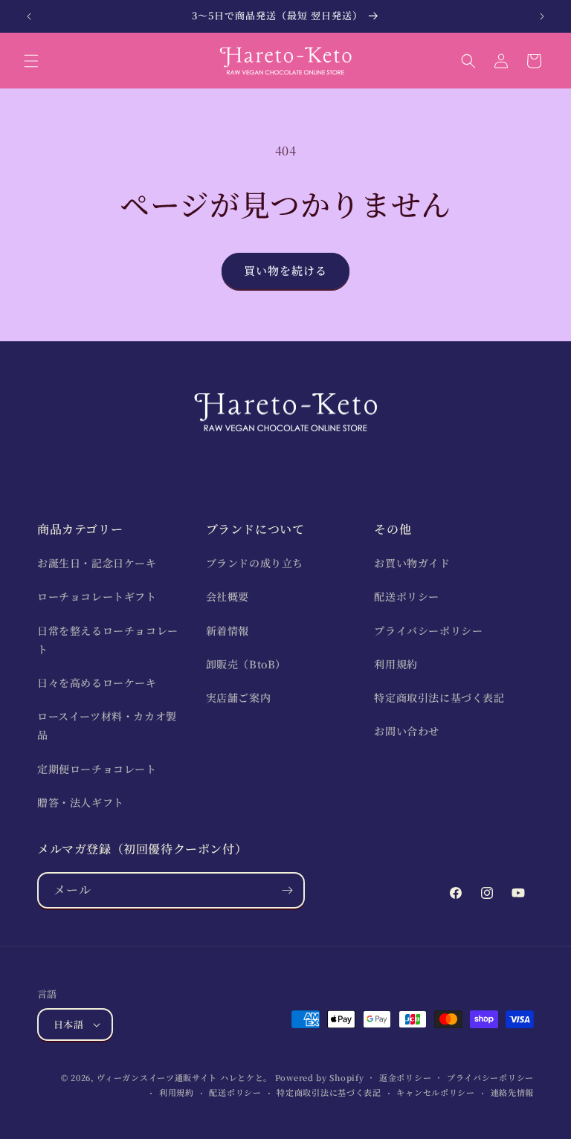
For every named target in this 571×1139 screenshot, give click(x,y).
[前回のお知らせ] (29, 16)
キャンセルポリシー (435, 1092)
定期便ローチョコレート (97, 768)
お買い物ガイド (412, 562)
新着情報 (227, 630)
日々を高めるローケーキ (97, 682)
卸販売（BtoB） (246, 663)
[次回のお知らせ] (542, 16)
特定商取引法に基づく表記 (439, 697)
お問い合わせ (406, 730)
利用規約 (395, 663)
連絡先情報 (513, 1092)
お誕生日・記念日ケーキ (97, 562)
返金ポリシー (405, 1077)
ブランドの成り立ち (254, 562)
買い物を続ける (285, 270)
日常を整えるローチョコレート (107, 639)
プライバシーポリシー (428, 630)
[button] (31, 61)
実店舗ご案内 (238, 697)
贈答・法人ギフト (80, 802)
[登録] (287, 890)
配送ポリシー (406, 596)
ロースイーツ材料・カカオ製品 (107, 725)
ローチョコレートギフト (97, 596)
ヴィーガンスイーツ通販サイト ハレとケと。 (184, 1077)
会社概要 (227, 596)
